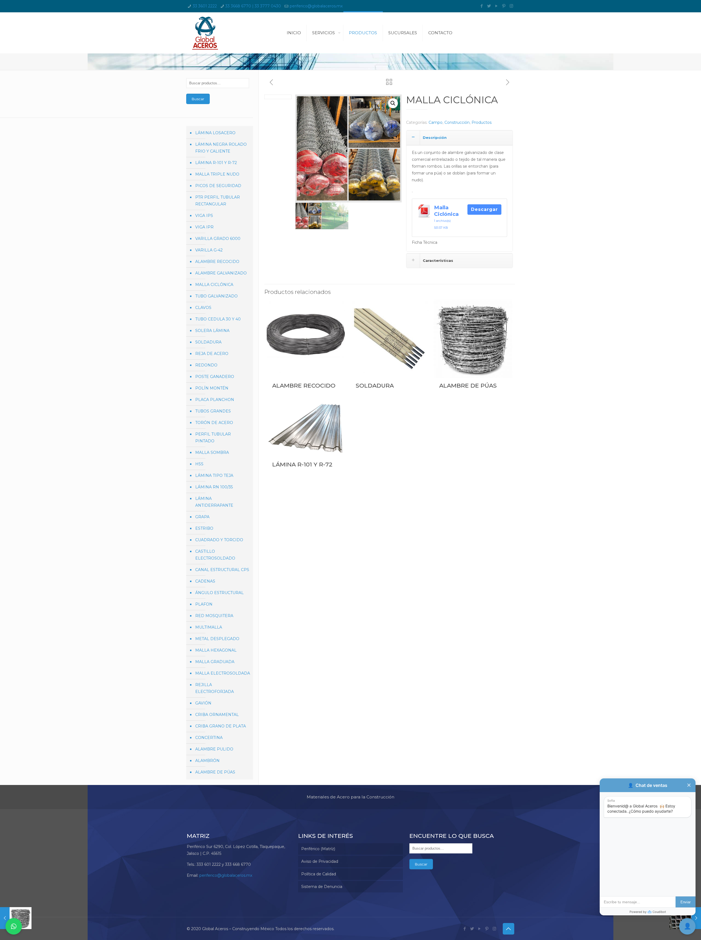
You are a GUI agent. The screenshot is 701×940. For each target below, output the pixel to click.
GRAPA (202, 516)
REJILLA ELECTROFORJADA (214, 688)
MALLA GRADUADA (214, 661)
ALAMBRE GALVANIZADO (221, 273)
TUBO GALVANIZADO (216, 296)
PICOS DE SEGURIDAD (218, 185)
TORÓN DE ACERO (214, 422)
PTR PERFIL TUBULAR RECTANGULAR (217, 201)
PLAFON (203, 604)
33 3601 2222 (205, 6)
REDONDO (206, 365)
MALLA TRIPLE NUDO (217, 174)
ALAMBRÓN (207, 760)
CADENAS (205, 581)
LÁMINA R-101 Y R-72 (302, 464)
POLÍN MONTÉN (211, 388)
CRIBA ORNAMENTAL (217, 714)
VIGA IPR (204, 227)
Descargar (484, 209)
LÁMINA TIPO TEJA (214, 475)
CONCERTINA (209, 737)
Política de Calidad (318, 874)
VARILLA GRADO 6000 (217, 238)
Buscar (198, 99)
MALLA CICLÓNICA (214, 284)
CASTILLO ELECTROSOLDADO (215, 555)
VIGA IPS (204, 215)
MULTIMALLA (208, 627)
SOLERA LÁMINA (212, 330)
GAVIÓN (203, 703)
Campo (436, 122)
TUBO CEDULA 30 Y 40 (218, 319)
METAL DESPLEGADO (217, 638)
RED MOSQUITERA (214, 615)
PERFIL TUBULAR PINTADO (213, 437)
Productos (482, 122)
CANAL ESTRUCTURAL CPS (222, 569)
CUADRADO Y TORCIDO (219, 539)
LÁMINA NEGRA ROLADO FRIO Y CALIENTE (221, 148)
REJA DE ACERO (211, 353)
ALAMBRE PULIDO (214, 749)
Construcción (457, 122)
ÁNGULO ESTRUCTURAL (219, 592)
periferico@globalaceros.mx (316, 6)
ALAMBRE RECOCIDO (303, 385)
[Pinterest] (504, 5)
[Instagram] (511, 5)
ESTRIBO (204, 528)
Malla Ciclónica (446, 210)
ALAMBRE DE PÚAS (468, 385)
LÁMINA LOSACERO (215, 132)
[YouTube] (496, 5)
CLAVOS (203, 307)
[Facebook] (482, 5)
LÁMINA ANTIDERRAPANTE (214, 502)
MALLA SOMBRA (212, 452)
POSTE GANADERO (214, 376)
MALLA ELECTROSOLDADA (222, 673)
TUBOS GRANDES (213, 411)
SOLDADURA (375, 385)
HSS (199, 464)
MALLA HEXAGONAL (216, 650)
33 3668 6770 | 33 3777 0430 (253, 6)
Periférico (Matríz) (318, 848)
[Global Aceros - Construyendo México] (205, 32)
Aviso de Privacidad (319, 861)
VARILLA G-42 (209, 250)
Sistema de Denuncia (321, 886)
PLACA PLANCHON (214, 399)
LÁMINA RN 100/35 (214, 487)
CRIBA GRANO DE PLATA (220, 726)
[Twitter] (489, 5)
